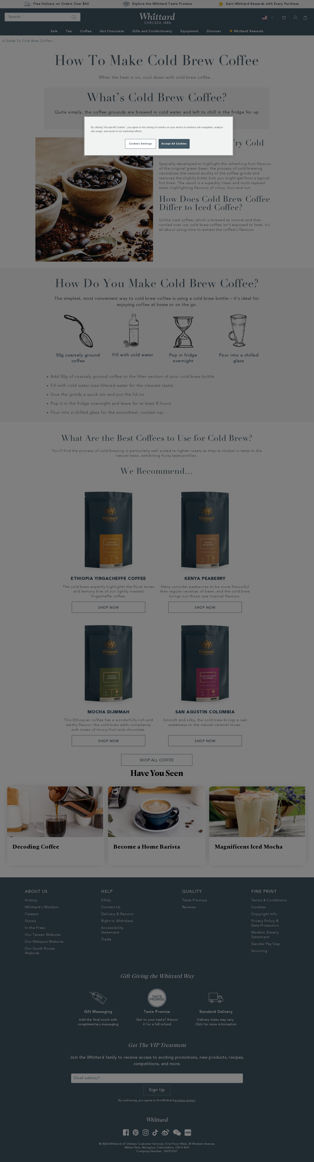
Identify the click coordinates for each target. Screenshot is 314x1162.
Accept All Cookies (174, 143)
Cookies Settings (140, 143)
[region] (158, 136)
